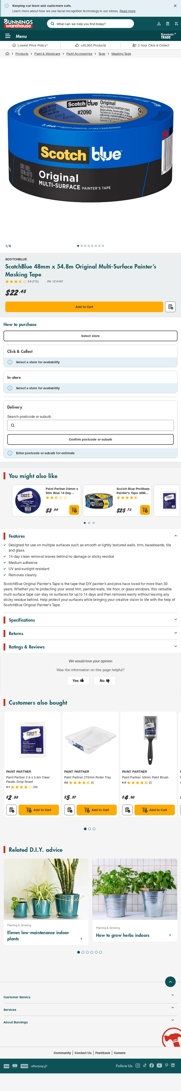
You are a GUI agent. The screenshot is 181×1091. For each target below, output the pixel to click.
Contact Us (83, 1053)
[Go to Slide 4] (89, 246)
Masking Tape (121, 54)
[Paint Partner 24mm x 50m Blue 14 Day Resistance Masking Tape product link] (28, 501)
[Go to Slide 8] (103, 246)
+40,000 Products (93, 45)
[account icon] (159, 23)
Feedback (102, 1053)
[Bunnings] (18, 27)
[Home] (7, 54)
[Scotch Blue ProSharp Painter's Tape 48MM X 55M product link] (99, 501)
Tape (101, 54)
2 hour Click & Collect (153, 45)
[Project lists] (167, 23)
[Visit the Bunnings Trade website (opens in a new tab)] (168, 36)
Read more (128, 11)
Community (62, 1053)
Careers (120, 1053)
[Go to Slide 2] (82, 246)
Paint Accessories (79, 54)
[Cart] (176, 23)
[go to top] (170, 981)
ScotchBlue (16, 259)
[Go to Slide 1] (78, 246)
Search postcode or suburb (29, 416)
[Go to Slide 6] (96, 246)
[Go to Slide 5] (92, 246)
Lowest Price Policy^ (33, 45)
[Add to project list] (170, 307)
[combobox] (90, 23)
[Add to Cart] (74, 510)
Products (21, 54)
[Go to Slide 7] (99, 246)
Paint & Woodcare (47, 54)
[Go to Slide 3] (85, 246)
